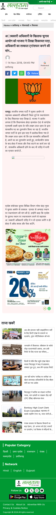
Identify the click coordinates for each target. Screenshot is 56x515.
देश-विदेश (17, 14)
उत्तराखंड (21, 20)
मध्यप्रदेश (44, 20)
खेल (49, 14)
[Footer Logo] (28, 483)
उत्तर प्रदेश (11, 20)
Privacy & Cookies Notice (15, 508)
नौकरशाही (25, 25)
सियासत (35, 25)
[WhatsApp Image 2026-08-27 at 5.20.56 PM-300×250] (28, 305)
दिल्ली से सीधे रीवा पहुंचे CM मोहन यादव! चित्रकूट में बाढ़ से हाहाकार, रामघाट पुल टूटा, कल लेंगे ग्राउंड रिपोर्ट (38, 364)
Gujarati (30, 470)
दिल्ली (3, 20)
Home (7, 25)
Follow (35, 73)
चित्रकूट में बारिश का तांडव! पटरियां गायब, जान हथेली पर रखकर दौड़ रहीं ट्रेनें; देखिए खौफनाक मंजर (38, 395)
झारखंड (36, 20)
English (17, 470)
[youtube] (42, 490)
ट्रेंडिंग (40, 14)
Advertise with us (36, 504)
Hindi (6, 470)
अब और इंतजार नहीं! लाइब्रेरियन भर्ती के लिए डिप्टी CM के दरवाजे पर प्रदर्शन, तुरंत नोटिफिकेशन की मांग (38, 333)
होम (6, 14)
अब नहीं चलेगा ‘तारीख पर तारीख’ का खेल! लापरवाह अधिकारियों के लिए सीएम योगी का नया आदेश (38, 379)
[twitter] (31, 490)
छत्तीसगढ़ (15, 25)
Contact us (8, 504)
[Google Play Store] (18, 496)
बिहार (29, 20)
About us (20, 504)
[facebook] (26, 490)
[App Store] (37, 496)
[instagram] (37, 490)
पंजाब (42, 451)
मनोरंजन (29, 14)
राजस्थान (31, 451)
